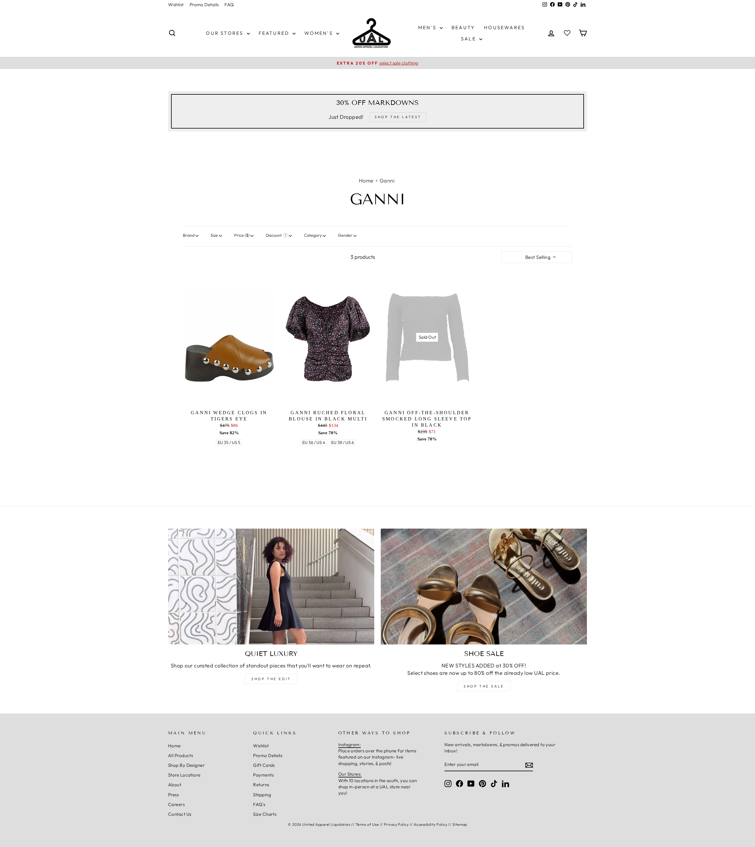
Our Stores (225, 33)
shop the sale (484, 686)
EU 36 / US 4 (313, 442)
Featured (275, 33)
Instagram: (349, 744)
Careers (176, 804)
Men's (428, 27)
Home (366, 180)
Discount (274, 235)
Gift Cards (264, 765)
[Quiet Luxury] (271, 586)
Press (173, 794)
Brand (188, 235)
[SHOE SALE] (484, 586)
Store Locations (184, 775)
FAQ (229, 4)
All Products (180, 755)
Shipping (262, 794)
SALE (469, 39)
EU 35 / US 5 (229, 442)
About (174, 784)
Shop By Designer (186, 765)
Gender (345, 235)
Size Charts (264, 814)
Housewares (504, 27)
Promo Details (204, 4)
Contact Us (179, 814)
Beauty (463, 27)
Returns (261, 784)
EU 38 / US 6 (342, 442)
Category (313, 235)
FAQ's (259, 804)
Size (214, 235)
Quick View (229, 453)
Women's (319, 33)
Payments (263, 775)
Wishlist (176, 4)
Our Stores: (350, 774)
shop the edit (271, 679)
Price (242, 235)
